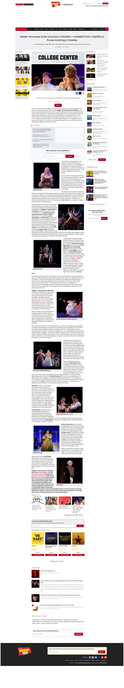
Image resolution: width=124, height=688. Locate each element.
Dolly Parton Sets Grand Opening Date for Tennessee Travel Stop (57, 605)
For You (38, 495)
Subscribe (78, 634)
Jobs (60, 29)
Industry (52, 29)
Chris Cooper (69, 414)
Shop (70, 29)
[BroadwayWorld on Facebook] (89, 657)
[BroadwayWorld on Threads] (102, 657)
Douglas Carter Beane (42, 300)
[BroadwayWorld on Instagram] (93, 657)
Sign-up (99, 3)
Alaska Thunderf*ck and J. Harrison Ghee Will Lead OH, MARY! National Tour (21, 60)
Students (65, 29)
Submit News (87, 660)
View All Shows (92, 159)
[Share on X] (80, 93)
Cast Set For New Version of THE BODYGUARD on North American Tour (41, 135)
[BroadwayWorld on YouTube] (105, 657)
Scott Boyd (74, 260)
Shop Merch (20, 4)
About (72, 660)
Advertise (67, 660)
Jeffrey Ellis (44, 616)
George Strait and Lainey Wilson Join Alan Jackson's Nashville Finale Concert (60, 595)
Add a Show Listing (29, 4)
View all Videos (90, 79)
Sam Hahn (80, 257)
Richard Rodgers (42, 472)
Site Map (98, 660)
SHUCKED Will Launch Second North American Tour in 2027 (22, 94)
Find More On (57, 561)
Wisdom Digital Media (84, 663)
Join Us (81, 660)
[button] (106, 29)
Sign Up (58, 105)
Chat (56, 29)
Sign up (104, 218)
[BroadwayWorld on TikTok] (99, 657)
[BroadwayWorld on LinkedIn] (96, 657)
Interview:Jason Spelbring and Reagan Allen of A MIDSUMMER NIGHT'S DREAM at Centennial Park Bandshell (42, 130)
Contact (76, 660)
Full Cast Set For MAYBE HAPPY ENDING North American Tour (22, 72)
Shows (46, 29)
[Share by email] (83, 93)
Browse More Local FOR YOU (74, 515)
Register (95, 29)
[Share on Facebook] (77, 93)
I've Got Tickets (38, 555)
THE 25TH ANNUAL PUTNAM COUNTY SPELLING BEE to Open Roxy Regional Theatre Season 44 (41, 146)
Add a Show (102, 159)
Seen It (37, 552)
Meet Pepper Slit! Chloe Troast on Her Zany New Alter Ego (102, 56)
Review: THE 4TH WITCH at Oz (47, 571)
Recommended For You (92, 167)
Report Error (104, 660)
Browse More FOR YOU (96, 204)
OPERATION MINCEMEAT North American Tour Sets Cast (22, 83)
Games (75, 29)
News (42, 29)
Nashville (37, 29)
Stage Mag (81, 29)
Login (102, 29)
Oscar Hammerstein (38, 474)
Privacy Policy (103, 663)
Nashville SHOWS (90, 83)
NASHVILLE (68, 4)
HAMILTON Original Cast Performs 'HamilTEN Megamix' (102, 69)
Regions (93, 660)
